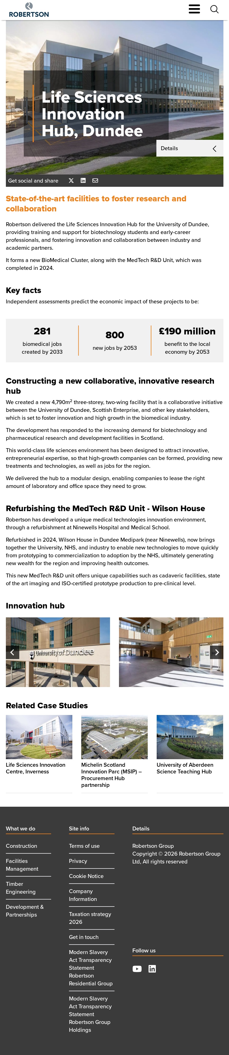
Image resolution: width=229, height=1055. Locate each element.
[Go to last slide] (12, 652)
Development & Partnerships (25, 911)
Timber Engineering (21, 888)
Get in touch (84, 937)
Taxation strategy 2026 (90, 918)
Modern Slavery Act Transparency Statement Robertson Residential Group (91, 967)
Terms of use (84, 846)
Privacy (78, 861)
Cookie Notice (86, 876)
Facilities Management (22, 865)
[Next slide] (216, 652)
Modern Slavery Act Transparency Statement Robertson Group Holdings (90, 1014)
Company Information (83, 895)
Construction (21, 846)
